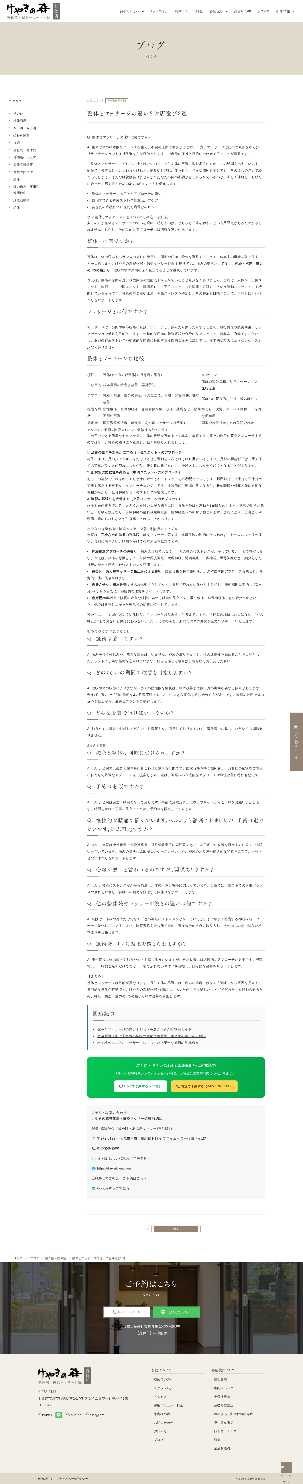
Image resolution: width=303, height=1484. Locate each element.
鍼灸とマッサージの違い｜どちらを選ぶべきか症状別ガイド (144, 1029)
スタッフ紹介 (159, 10)
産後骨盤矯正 (23, 164)
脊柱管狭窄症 (23, 172)
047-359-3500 (128, 1312)
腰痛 (16, 179)
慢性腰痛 (220, 1379)
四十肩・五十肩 (24, 128)
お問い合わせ (164, 1422)
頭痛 (16, 207)
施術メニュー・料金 (189, 10)
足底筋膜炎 (21, 200)
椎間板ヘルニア (24, 157)
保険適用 (19, 121)
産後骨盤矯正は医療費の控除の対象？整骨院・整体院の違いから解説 (151, 1036)
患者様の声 (242, 10)
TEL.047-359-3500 (52, 1405)
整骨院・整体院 (24, 150)
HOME (43, 1478)
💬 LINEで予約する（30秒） (140, 1086)
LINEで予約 (179, 1312)
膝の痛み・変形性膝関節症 (26, 190)
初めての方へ (130, 10)
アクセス (264, 10)
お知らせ (160, 1431)
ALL (176, 1228)
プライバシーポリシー (72, 1478)
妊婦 (16, 142)
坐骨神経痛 (21, 135)
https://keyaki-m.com (114, 1168)
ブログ (159, 1439)
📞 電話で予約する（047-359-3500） (204, 1086)
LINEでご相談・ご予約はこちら (122, 1178)
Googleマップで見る (113, 1188)
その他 (18, 113)
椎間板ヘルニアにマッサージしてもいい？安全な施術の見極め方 (148, 1043)
